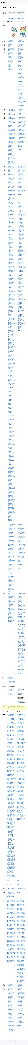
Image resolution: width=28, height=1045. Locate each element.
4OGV (8, 924)
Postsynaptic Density (11, 50)
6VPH (18, 968)
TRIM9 (8, 854)
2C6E (20, 901)
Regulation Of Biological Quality (11, 393)
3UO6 (18, 920)
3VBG (11, 913)
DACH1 (18, 735)
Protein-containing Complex (10, 63)
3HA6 (18, 913)
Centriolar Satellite (10, 66)
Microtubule (20, 57)
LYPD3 (18, 755)
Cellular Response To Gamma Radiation (11, 436)
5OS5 (23, 957)
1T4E (10, 899)
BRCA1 (18, 725)
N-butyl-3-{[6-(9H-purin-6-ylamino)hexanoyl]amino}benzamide (21, 656)
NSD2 (18, 770)
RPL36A (12, 821)
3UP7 (20, 923)
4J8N (23, 931)
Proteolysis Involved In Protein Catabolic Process (10, 372)
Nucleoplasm (11, 41)
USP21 (18, 815)
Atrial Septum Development (11, 200)
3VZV (13, 913)
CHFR (21, 730)
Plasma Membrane (10, 47)
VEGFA (13, 874)
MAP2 (13, 773)
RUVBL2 (12, 826)
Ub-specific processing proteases (10, 554)
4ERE (13, 915)
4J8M (21, 931)
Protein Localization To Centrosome (21, 299)
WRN (8, 875)
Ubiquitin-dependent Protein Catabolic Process (10, 205)
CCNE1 (22, 726)
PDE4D (8, 793)
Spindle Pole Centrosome (21, 78)
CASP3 (8, 726)
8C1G (23, 975)
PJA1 (8, 798)
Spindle (19, 53)
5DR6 (20, 943)
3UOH (23, 920)
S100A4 (8, 830)
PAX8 (21, 773)
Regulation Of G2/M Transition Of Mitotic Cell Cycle (21, 215)
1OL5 (24, 899)
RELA (22, 786)
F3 (7, 746)
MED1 (11, 775)
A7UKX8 (13, 893)
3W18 (23, 924)
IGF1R (8, 765)
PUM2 (18, 785)
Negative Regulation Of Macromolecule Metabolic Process (11, 1002)
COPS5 (10, 731)
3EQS (8, 907)
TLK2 (20, 807)
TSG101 (12, 854)
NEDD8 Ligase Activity (11, 159)
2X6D (24, 907)
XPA (18, 817)
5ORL (18, 951)
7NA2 (11, 953)
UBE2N (12, 864)
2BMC (23, 900)
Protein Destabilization (11, 275)
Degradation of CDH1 (11, 585)
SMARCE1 (9, 839)
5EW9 (20, 945)
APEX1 (8, 717)
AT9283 (19, 596)
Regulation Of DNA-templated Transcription (21, 1015)
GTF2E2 (12, 755)
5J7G (13, 932)
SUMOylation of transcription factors (11, 538)
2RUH (8, 905)
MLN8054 (20, 673)
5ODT (21, 949)
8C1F (20, 975)
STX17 (18, 798)
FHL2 (13, 746)
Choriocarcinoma (11, 681)
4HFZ (14, 916)
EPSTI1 (18, 738)
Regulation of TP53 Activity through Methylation (11, 567)
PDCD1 (12, 791)
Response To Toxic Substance (11, 229)
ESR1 (11, 745)
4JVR (11, 919)
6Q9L (13, 944)
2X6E (18, 908)
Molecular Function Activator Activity (20, 147)
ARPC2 (18, 718)
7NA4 (8, 955)
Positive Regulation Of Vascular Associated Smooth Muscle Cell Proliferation (11, 496)
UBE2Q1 (12, 866)
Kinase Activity (21, 126)
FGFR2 (8, 707)
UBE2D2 (13, 856)
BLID (24, 722)
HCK (8, 758)
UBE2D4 (13, 858)
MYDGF (8, 779)
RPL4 (8, 822)
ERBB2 (22, 738)
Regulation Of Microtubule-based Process (21, 250)
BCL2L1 (21, 721)
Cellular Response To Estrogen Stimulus (11, 426)
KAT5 (14, 767)
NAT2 (21, 765)
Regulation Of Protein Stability (21, 229)
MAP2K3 (19, 757)
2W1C (18, 904)
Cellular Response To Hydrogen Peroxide (11, 397)
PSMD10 (12, 805)
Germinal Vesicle (21, 86)
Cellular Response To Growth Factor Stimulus (11, 414)
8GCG (10, 960)
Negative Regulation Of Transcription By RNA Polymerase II (11, 169)
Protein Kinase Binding (21, 131)
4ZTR (23, 937)
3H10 (23, 912)
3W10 (18, 924)
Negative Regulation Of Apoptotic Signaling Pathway (11, 517)
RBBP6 (10, 813)
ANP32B (23, 715)
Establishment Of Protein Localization (11, 334)
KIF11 (18, 751)
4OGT (14, 923)
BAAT (18, 721)
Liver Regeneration (21, 313)
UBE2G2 (13, 860)
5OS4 (21, 957)
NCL (11, 781)
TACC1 (21, 799)
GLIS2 (8, 753)
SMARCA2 (12, 837)
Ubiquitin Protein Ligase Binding (11, 132)
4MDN (8, 920)
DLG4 (14, 741)
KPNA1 (13, 769)
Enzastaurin (20, 603)
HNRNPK (13, 762)
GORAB (8, 754)
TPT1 (13, 848)
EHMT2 (18, 737)
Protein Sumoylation (11, 264)
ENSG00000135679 (11, 888)
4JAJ (20, 932)
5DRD (18, 944)
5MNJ (13, 935)
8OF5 (23, 979)
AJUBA (18, 714)
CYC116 (20, 597)
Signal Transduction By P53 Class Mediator (11, 445)
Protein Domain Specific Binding (11, 130)
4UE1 (14, 925)
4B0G (21, 925)
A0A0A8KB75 (10, 892)
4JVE (8, 919)
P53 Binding (10, 109)
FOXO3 (11, 749)
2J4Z (18, 903)
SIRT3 (8, 837)
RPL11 (8, 819)
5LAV (8, 933)
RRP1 (12, 825)
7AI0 (13, 948)
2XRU (21, 909)
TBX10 (18, 802)
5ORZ (24, 955)
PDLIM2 (23, 774)
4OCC (11, 921)
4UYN (18, 936)
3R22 (23, 917)
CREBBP (9, 733)
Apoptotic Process (10, 209)
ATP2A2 (8, 721)
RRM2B (8, 825)
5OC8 (10, 936)
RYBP (8, 827)
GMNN (18, 743)
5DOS (21, 941)
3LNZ (10, 911)
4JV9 (13, 917)
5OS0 (18, 956)
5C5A (8, 931)
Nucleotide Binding (20, 110)
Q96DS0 (12, 896)
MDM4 (8, 775)
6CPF (18, 963)
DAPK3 (11, 738)
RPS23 (13, 822)
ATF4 (10, 719)
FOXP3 (8, 750)
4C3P (23, 927)
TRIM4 (12, 852)
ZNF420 (12, 878)
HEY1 (14, 758)
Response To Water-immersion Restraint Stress (11, 512)
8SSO (20, 980)
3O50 (18, 916)
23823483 (21, 704)
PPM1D (11, 801)
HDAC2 (18, 746)
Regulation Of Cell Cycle (11, 377)
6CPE (23, 961)
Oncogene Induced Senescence (11, 534)
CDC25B (22, 727)
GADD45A (9, 751)
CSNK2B (13, 735)
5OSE (23, 959)
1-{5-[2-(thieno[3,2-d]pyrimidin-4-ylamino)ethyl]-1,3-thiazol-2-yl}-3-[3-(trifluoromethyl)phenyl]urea (21, 623)
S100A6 (12, 830)
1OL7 (20, 900)
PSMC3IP (19, 782)
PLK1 (13, 798)
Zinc (9, 593)
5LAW (10, 933)
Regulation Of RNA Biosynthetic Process (21, 1019)
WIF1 (23, 815)
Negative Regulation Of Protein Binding (21, 233)
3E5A (18, 911)
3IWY (8, 908)
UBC (10, 855)
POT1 (13, 799)
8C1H (18, 976)
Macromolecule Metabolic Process (11, 988)
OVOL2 (11, 789)
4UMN (8, 927)
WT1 (10, 875)
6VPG (23, 967)
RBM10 (8, 814)
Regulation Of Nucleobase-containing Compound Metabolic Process (21, 1009)
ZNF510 (18, 819)
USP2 (11, 872)
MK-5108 (20, 672)
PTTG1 (21, 783)
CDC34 (8, 729)
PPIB (8, 801)
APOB (11, 717)
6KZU (13, 943)
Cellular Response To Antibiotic (11, 402)
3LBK (10, 909)
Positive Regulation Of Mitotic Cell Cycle (11, 350)
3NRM (23, 915)
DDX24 (11, 739)
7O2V (20, 972)
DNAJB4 (9, 742)
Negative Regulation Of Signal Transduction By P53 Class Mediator (11, 476)
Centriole (20, 48)
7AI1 (8, 949)
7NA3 (13, 953)
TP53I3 (8, 847)
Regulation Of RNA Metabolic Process (21, 993)
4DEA (23, 928)
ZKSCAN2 (19, 818)
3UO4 (21, 919)
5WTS (8, 939)
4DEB (18, 929)
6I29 (13, 941)
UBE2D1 (9, 856)
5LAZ (8, 935)
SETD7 (8, 834)
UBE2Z (8, 870)
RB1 (8, 813)
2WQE (24, 905)
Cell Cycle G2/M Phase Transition (21, 268)
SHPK (8, 835)
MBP (18, 761)
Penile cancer (11, 676)
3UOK (21, 921)
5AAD (20, 939)
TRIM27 (8, 852)
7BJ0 (13, 951)
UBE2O (8, 866)
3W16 (21, 924)
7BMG (10, 952)
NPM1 (12, 785)
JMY (10, 766)
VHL (21, 815)
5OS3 (18, 957)
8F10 (10, 959)
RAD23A (9, 809)
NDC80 (18, 766)
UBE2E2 (13, 859)
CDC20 (18, 727)
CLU (8, 731)
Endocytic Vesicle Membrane (10, 59)
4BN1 (23, 925)
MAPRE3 (19, 759)
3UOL (23, 921)
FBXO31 (10, 746)
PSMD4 (8, 806)
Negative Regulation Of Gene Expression (11, 245)
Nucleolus (10, 42)
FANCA (22, 739)
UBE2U (12, 868)
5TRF (8, 937)
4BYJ (20, 927)
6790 (18, 880)
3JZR (13, 908)
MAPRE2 (22, 758)
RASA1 (21, 785)
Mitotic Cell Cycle (20, 177)
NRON (8, 787)
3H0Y (18, 912)
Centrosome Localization (20, 293)
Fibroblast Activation (10, 449)
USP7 (8, 874)
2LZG (8, 904)
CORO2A (22, 731)
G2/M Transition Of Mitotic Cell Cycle (21, 168)
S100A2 (12, 829)
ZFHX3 (22, 817)
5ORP (18, 952)
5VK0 (14, 937)
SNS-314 (20, 600)
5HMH (11, 931)
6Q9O (8, 945)
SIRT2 (11, 835)
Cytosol (9, 45)
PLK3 (18, 775)
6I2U (23, 964)
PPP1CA (23, 777)
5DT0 (21, 944)
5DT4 (18, 945)
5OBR (18, 949)
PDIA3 (11, 793)
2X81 (20, 908)
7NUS (11, 955)
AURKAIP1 (22, 719)
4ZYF (8, 929)
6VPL (18, 969)
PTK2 (8, 807)
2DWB (23, 901)
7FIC (18, 972)
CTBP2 (8, 737)
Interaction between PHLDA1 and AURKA (21, 566)
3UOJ (18, 921)
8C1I (20, 976)
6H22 (8, 941)
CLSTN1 (12, 730)
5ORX (18, 955)
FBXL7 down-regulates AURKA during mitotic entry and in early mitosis (21, 556)
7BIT (8, 951)
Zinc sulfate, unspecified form (11, 622)
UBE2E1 (9, 859)
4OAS (14, 920)
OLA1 (23, 770)
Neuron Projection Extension (20, 329)
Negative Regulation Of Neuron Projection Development (11, 257)
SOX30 (18, 793)
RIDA (11, 815)
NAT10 (8, 781)
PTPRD (18, 783)
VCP (11, 874)
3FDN (23, 911)
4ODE (14, 921)
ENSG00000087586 (21, 888)
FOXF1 (21, 741)
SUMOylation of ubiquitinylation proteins (11, 542)
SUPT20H (22, 798)
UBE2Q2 (9, 867)
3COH (24, 909)
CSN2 (21, 733)
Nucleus (10, 40)
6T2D (14, 945)
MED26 (18, 762)
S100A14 (22, 787)
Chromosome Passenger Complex (21, 81)
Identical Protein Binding (11, 139)
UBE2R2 (13, 867)
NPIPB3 (8, 785)
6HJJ (18, 964)
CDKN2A (12, 729)
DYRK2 (12, 742)
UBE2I (11, 862)
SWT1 (18, 799)
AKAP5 (12, 714)
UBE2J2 (8, 863)
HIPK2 (11, 759)
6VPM (20, 969)
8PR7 (18, 980)
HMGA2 (11, 761)
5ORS (24, 952)
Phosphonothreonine (21, 594)
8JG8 (18, 979)
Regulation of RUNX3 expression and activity (11, 575)
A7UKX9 (9, 895)
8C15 (20, 973)
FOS (12, 747)
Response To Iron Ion (11, 232)
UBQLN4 (9, 871)
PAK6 (11, 790)
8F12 (13, 959)
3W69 (8, 915)
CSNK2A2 (9, 735)
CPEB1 (18, 733)
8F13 (8, 960)
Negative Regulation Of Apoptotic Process (11, 304)
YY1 (20, 817)
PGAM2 (8, 795)
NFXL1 (22, 767)
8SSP (23, 980)
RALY (12, 809)
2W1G (21, 905)
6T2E (8, 947)
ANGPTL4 (19, 715)
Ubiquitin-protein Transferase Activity (11, 112)
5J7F (11, 932)
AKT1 (8, 715)
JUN (12, 766)
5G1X (18, 947)
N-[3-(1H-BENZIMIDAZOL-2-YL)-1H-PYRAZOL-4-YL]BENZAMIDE (21, 666)
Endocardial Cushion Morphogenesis (11, 193)
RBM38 (12, 814)
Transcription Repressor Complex (11, 55)
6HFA (10, 941)
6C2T (18, 961)
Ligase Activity (11, 122)
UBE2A (13, 855)
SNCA (8, 841)
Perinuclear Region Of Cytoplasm (20, 96)
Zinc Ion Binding (11, 118)
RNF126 (8, 818)
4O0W (21, 935)
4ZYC (13, 928)
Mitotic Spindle (21, 100)
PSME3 (12, 806)
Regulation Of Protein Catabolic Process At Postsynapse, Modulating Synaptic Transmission (11, 466)
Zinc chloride (11, 620)
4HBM (11, 916)
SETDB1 (12, 834)
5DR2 (18, 943)
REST (18, 787)
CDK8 (21, 729)
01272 (8, 884)
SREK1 (10, 842)
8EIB (10, 957)
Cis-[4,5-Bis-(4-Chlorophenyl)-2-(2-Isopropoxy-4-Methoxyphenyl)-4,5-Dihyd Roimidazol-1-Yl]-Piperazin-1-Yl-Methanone (12, 612)
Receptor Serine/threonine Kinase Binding (11, 136)
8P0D (8, 961)
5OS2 (23, 956)
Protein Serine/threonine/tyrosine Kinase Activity (21, 120)
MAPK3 (18, 758)
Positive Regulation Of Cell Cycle (11, 341)
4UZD (21, 936)
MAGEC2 (9, 771)
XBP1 (13, 875)
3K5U (20, 913)
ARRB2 (13, 718)
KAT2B (11, 767)
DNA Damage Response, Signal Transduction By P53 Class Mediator (11, 270)
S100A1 (8, 829)
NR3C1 (11, 786)
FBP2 (18, 741)
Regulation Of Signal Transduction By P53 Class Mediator (21, 323)
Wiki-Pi (3, 2)
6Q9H (10, 944)
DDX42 (8, 741)
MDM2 (11, 18)
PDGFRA (19, 774)
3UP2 (18, 923)
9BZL (21, 981)
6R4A (20, 965)
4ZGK (10, 928)
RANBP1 (9, 810)
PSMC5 (8, 805)
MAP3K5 (23, 757)
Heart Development (11, 217)
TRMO (23, 809)
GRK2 (12, 754)
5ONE (23, 949)
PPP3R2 (19, 779)
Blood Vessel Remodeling (11, 180)
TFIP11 (8, 846)
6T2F (10, 947)
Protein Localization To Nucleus (11, 291)
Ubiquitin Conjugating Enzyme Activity (11, 1029)
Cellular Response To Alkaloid (11, 410)
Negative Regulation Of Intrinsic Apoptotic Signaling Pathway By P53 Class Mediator (11, 484)
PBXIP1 (8, 791)
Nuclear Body (11, 52)
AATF (21, 713)
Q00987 (8, 896)
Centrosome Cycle (20, 200)
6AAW (11, 940)
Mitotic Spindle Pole (21, 103)
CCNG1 (12, 727)
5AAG (21, 940)
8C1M (18, 977)
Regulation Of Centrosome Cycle (21, 282)
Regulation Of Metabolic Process (21, 1003)
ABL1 (11, 713)
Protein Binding (11, 114)
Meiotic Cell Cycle (20, 290)
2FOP (8, 903)
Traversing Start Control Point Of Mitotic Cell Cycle (11, 213)
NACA (12, 779)
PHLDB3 (9, 797)
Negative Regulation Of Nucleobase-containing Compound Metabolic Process (11, 994)
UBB (8, 855)
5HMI (14, 931)
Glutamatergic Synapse (11, 68)
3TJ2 (8, 912)
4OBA (8, 921)
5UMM (11, 937)
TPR (10, 848)
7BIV (10, 951)
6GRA (23, 963)
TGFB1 (18, 806)
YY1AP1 (14, 876)
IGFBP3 (18, 750)
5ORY (21, 955)
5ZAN (21, 960)
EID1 (11, 743)
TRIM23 (12, 851)
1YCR (8, 900)
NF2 (24, 766)
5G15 (23, 945)
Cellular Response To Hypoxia (11, 431)
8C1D (23, 973)
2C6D (18, 901)
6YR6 (8, 948)
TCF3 (22, 803)
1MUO (21, 899)
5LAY (13, 933)
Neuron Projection (20, 90)
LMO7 (8, 770)
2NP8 (23, 903)
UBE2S (8, 868)
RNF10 (8, 817)
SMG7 (13, 839)
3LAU (23, 913)
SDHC (11, 831)
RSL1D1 (8, 826)
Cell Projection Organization (21, 227)
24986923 (10, 690)
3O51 (20, 916)
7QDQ (13, 955)
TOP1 (11, 846)
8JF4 (24, 977)
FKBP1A (9, 747)
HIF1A (8, 759)
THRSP (21, 806)
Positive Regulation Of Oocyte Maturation (21, 317)
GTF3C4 (18, 745)
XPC (10, 876)
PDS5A (12, 794)
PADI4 (8, 790)
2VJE (11, 905)
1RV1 (8, 899)
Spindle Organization (21, 188)
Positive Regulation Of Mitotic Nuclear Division (21, 272)
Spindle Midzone (21, 98)
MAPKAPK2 (9, 774)
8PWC (11, 961)
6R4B (23, 965)
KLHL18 (18, 753)
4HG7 (8, 917)
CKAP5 (18, 731)
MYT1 (18, 763)
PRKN (8, 803)
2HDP (13, 903)
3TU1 (13, 912)
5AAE (23, 939)
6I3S (8, 943)
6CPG (21, 963)
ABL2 (14, 713)
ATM (13, 719)
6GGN (14, 940)
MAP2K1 (22, 755)
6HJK (20, 964)
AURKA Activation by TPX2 (21, 562)
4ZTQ (20, 937)
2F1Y (13, 901)
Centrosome (20, 46)
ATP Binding (21, 125)
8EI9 (14, 956)
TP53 (14, 846)
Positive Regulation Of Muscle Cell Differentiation (11, 366)
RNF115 (12, 817)
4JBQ (20, 933)
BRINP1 (8, 723)
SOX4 (21, 793)
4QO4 (14, 924)
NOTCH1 (12, 783)
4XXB (14, 927)
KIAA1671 (9, 769)
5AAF (18, 940)
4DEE (23, 929)
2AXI (13, 900)
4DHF (18, 931)
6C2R (23, 960)
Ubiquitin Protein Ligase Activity (11, 156)
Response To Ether (11, 337)
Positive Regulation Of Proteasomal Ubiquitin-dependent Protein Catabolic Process (11, 284)
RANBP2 (13, 810)
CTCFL (18, 734)
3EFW (20, 911)
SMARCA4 (9, 838)
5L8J (21, 947)
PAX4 (18, 773)
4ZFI (8, 928)
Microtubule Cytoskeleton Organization (21, 174)
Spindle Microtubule (20, 59)
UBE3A (12, 870)
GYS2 (8, 757)
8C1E (18, 975)
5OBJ (23, 948)
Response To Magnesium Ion (11, 277)
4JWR (13, 919)
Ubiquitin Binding (11, 152)
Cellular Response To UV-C (11, 441)
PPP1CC (23, 778)
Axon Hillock (21, 92)
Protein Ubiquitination (11, 261)
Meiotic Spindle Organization (21, 171)
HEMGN (22, 746)
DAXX (8, 739)
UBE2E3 (9, 860)
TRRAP (18, 810)
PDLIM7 (8, 794)
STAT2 (18, 797)
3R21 (21, 917)
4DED (21, 929)
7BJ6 (8, 952)
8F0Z (8, 959)
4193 (8, 880)
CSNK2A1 (9, 734)
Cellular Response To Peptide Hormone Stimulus (11, 420)
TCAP (13, 844)
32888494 (10, 694)
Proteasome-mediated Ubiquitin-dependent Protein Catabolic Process (11, 311)
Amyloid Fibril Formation (11, 509)
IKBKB (22, 750)
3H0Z (20, 912)
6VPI (21, 968)
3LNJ (8, 911)
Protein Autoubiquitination (11, 381)
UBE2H (8, 862)
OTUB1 (18, 771)
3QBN (18, 917)
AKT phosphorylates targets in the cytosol (11, 525)
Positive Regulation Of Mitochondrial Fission (21, 309)
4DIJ (11, 915)
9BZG (18, 981)
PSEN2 (22, 781)
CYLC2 (21, 734)
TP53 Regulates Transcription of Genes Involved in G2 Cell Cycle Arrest (21, 544)
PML (8, 799)
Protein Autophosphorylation (21, 286)
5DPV (24, 941)
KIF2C (21, 751)
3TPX (10, 912)
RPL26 (8, 821)
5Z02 (14, 939)
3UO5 (23, 919)
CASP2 (11, 725)
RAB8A (11, 807)
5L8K (23, 947)
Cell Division (21, 289)
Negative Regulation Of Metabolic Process (11, 1008)
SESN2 (8, 833)
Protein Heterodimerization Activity (21, 140)
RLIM (14, 815)
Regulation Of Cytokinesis (21, 247)
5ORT (18, 953)
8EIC (13, 957)
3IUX (13, 907)
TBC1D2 (22, 801)
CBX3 (24, 725)
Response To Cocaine (11, 300)
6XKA (23, 969)
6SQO (11, 945)
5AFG (13, 929)
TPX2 (20, 809)
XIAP (8, 876)
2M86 (11, 904)
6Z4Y (18, 971)
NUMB (8, 789)
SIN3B (21, 790)
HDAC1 (10, 758)
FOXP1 (18, 742)
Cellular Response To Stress (11, 1025)
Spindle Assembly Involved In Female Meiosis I (21, 195)
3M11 (18, 915)
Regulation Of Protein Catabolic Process (11, 296)
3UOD (21, 920)
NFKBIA (18, 767)
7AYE (10, 949)
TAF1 (8, 844)
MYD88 (14, 778)
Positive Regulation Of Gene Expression (11, 240)
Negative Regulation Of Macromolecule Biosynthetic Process (11, 1020)
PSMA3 (11, 803)
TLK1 (18, 807)
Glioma (9, 684)
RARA (8, 811)
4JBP (18, 933)
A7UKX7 (9, 893)
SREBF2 (19, 794)
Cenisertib (20, 601)
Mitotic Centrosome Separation (20, 204)
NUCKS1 (12, 787)
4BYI (18, 927)
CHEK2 (8, 730)
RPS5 (11, 823)
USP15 (8, 872)
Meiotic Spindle (21, 101)
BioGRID (11, 13)
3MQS (13, 911)
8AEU (8, 956)
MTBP (8, 778)
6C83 (20, 961)
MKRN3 (8, 777)
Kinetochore (20, 40)
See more (9, 1032)
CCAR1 (12, 726)
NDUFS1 (9, 782)
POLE (10, 799)
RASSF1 (12, 811)
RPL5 (11, 822)
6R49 (18, 965)
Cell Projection (21, 88)
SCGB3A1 (19, 789)
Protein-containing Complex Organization (11, 329)
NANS (18, 765)
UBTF (12, 871)
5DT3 (23, 944)
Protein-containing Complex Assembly (10, 388)
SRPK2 (18, 795)
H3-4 (15, 757)
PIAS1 (12, 797)
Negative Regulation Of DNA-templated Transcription (11, 345)
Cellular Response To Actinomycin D (11, 453)
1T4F (13, 899)
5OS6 (18, 959)
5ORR (21, 952)
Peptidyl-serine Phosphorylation (21, 224)
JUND (8, 767)
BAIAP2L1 (13, 722)
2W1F (18, 905)
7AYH (20, 971)
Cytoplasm (10, 44)
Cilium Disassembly (21, 296)
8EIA (8, 957)
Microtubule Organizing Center (20, 51)
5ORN (21, 951)
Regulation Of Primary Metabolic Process (11, 1014)
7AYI (23, 971)
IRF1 (13, 765)
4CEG (20, 928)
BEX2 (18, 722)
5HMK (8, 932)
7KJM (13, 952)
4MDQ (11, 920)
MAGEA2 (12, 770)
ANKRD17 (12, 715)
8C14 (18, 973)
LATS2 (18, 754)
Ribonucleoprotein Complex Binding (11, 149)
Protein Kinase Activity (21, 112)
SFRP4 (18, 790)
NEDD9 (21, 766)
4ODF (8, 923)
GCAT (13, 751)
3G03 (11, 907)
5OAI (8, 936)
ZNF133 (8, 878)
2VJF (13, 905)
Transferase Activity (10, 120)
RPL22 (11, 819)
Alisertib (20, 599)
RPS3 (8, 823)
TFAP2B (22, 805)
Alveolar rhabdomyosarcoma (11, 679)
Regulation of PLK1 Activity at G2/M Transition (21, 535)
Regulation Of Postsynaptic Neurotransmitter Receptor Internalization (11, 458)
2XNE (23, 908)
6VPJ (23, 968)
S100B (8, 831)
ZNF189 (23, 818)
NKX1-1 (20, 769)
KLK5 (22, 753)
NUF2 (21, 770)
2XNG (18, 909)
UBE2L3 (8, 864)
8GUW (21, 977)
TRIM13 (8, 851)
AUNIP (18, 719)
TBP (10, 844)
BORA (18, 723)
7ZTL (23, 972)
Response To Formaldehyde (11, 490)
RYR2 (11, 827)
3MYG (20, 915)
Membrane (20, 70)
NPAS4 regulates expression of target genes (11, 589)
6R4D (20, 967)
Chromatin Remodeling (20, 180)
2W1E (24, 904)
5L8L (18, 948)
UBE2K (12, 863)
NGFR (12, 782)
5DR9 (23, 943)
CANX (8, 725)
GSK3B (8, 755)
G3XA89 (13, 895)
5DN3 (23, 940)
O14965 (18, 892)
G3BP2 (11, 750)
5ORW (23, 953)
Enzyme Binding (11, 128)
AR (7, 718)
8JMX (20, 979)
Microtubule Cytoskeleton (21, 68)
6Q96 (8, 944)
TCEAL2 (22, 802)
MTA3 (21, 762)
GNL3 (11, 753)
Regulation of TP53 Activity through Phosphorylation (11, 558)
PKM (10, 798)
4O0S (23, 933)
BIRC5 (21, 722)
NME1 (23, 769)
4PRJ (24, 935)
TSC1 (21, 810)
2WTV (18, 907)
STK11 (21, 797)
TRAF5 (8, 850)
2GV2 (11, 903)
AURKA (21, 18)
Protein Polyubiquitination (11, 174)
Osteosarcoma (11, 682)
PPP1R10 (9, 802)
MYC (11, 778)
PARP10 (22, 771)
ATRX (12, 721)
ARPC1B (21, 717)
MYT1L (21, 763)
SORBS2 (12, 841)
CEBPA (18, 730)
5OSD (21, 959)
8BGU (11, 956)
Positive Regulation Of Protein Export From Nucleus (11, 358)
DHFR (11, 741)
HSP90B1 (9, 763)
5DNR (18, 941)
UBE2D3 (9, 858)
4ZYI (11, 929)
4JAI (18, 932)
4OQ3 (11, 924)
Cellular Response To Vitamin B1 (11, 406)
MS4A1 (12, 777)
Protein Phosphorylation (21, 183)
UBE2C (21, 811)
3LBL (13, 909)
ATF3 (8, 719)
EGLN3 (8, 743)
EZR (14, 745)
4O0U (18, 935)
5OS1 (21, 956)
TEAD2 (18, 805)
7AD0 (11, 948)
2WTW (21, 907)
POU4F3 (19, 777)
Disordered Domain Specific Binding (11, 162)
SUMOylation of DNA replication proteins (21, 539)
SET (11, 833)
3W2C (18, 925)
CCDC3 (8, 727)
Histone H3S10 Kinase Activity (21, 136)
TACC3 (18, 801)
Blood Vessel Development (11, 177)
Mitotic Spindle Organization (21, 191)
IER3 (12, 763)
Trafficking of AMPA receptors (11, 545)
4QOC (8, 925)
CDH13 (18, 729)
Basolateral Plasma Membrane (20, 73)
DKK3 (21, 735)
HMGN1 (8, 762)
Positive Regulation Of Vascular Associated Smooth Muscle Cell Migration (11, 504)
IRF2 (8, 766)
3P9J (23, 916)
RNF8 (12, 818)
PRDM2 (13, 802)
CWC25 (12, 737)
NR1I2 (8, 786)
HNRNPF (22, 747)
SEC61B (23, 789)
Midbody (20, 76)
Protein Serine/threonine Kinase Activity (21, 116)
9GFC (14, 961)
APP (14, 717)
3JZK (11, 908)
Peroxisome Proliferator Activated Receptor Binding (10, 143)
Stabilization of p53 (11, 571)
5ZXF (8, 940)
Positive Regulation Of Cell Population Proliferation (11, 221)
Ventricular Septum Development (11, 197)
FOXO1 (8, 749)
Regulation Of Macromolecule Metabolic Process (21, 998)
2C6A (8, 901)
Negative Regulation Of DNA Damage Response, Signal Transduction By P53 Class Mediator (11, 321)
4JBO (23, 932)
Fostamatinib (21, 670)
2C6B (11, 901)
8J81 (13, 960)
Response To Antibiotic (11, 354)
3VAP (23, 923)
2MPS (13, 904)
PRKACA (19, 781)
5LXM (20, 948)
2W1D (21, 904)
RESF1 (8, 815)
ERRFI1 (18, 739)
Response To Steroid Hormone (11, 362)
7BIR (13, 949)
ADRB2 (8, 714)
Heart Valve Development (11, 185)
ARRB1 (10, 718)
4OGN (11, 923)
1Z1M (11, 900)
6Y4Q (13, 947)
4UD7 (11, 925)
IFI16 (22, 749)
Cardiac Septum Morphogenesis (11, 384)
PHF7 (12, 795)
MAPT (14, 774)
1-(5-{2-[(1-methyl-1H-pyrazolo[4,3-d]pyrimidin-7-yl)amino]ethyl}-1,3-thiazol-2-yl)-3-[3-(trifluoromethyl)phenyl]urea (21, 635)
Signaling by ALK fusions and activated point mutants (11, 581)
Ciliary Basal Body (21, 84)
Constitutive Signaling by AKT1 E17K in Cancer (11, 549)
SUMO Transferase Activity (10, 125)
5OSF (18, 960)
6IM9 (10, 943)
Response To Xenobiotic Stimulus (11, 226)
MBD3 (22, 759)
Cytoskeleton (21, 56)
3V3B (8, 913)
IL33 (11, 765)
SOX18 (18, 791)
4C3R (18, 928)
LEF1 (21, 754)
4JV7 (11, 917)
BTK (12, 723)
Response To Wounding (21, 207)
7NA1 (8, 953)
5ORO (23, 951)
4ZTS (18, 939)
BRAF (21, 723)
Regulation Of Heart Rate (11, 183)
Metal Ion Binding (10, 153)
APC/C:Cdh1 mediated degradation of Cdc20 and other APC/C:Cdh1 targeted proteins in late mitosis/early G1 (21, 527)
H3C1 (24, 745)
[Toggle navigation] (25, 2)
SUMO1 (12, 843)
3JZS (8, 909)
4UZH (23, 936)
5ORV (21, 953)
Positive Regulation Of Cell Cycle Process (21, 304)
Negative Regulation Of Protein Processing (11, 251)
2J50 (20, 903)
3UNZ (18, 919)
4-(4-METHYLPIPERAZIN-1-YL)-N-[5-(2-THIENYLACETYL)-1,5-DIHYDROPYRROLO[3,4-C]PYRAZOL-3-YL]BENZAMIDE (21, 610)
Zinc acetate (11, 619)
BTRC (14, 723)
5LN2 (10, 935)
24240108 (21, 12)
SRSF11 (9, 843)
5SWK (13, 936)
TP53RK (12, 847)
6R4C (18, 967)
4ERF (8, 916)
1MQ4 (18, 899)
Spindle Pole (21, 41)
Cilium (19, 64)
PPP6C (22, 779)
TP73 (8, 848)
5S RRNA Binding (10, 116)
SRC (8, 842)
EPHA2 (22, 737)
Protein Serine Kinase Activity (21, 143)
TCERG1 (19, 803)
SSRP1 (22, 795)
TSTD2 (18, 811)
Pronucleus (20, 93)
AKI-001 (20, 617)
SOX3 (21, 791)
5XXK (11, 939)
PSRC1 (23, 782)
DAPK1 (8, 738)
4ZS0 (18, 937)
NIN (17, 769)
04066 (18, 884)
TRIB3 (11, 850)
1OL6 (18, 900)
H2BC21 (11, 757)
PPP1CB (19, 778)
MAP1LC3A (9, 773)
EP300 (8, 745)
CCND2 (18, 726)
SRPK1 (22, 794)
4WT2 (11, 927)
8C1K (23, 976)
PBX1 (14, 790)
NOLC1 (8, 783)
